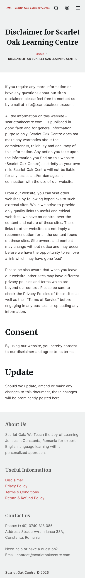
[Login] (67, 8)
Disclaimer (14, 480)
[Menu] (78, 8)
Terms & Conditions (22, 492)
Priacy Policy (16, 486)
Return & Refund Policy (24, 498)
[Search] (56, 8)
